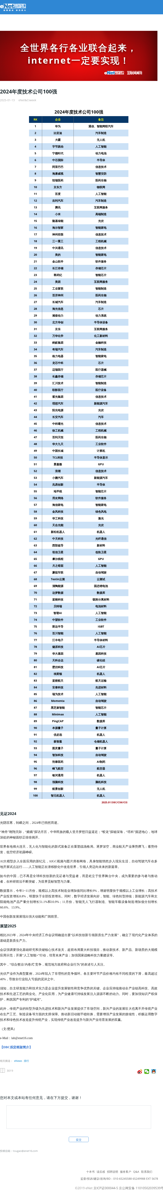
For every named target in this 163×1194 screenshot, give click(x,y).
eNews (18, 1061)
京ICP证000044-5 (105, 1188)
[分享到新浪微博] (139, 1071)
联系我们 (146, 1172)
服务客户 (125, 1172)
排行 (26, 1061)
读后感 (101, 1172)
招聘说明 (112, 1172)
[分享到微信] (146, 1071)
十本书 (90, 1172)
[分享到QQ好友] (153, 1071)
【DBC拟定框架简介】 (16, 1047)
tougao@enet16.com (25, 1151)
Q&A (136, 1172)
